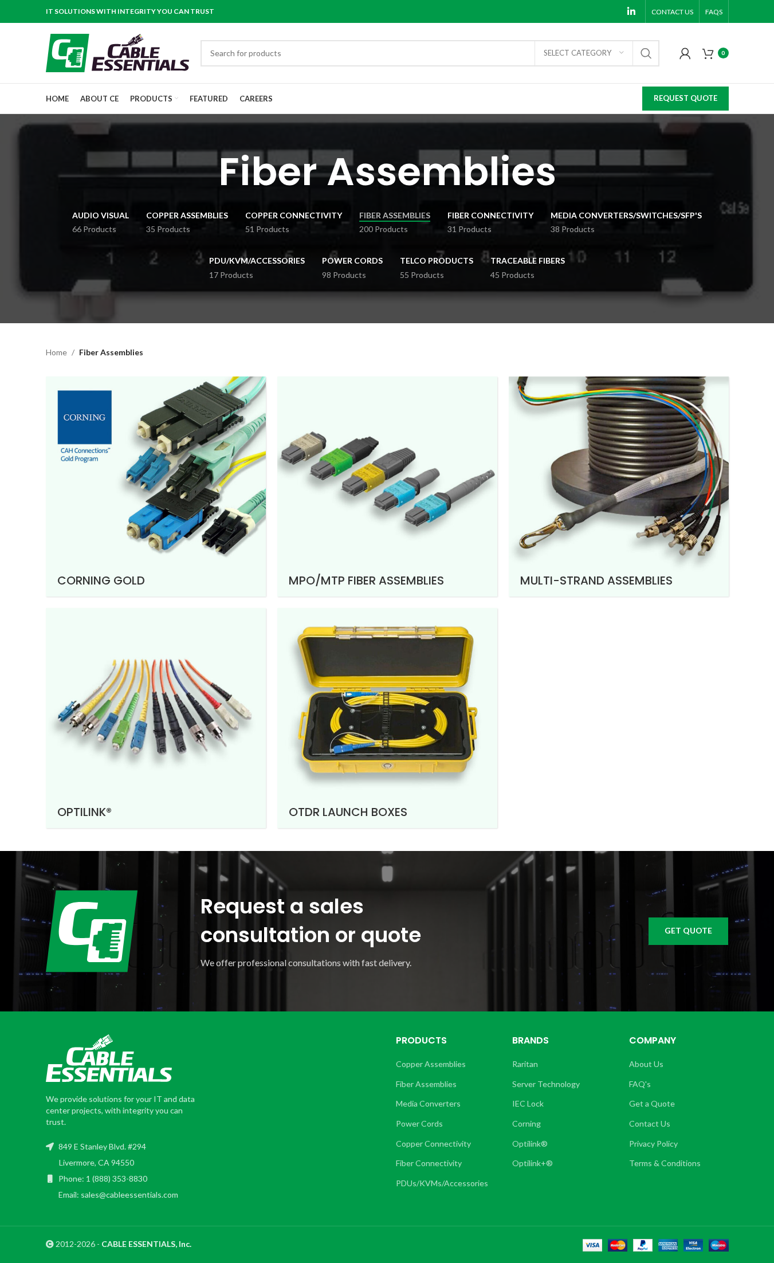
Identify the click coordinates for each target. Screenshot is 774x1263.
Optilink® (530, 1143)
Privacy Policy (653, 1143)
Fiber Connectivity (429, 1163)
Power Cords (419, 1123)
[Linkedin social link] (631, 11)
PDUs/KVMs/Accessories (442, 1183)
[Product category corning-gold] (156, 486)
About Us (646, 1064)
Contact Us (649, 1123)
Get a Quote (652, 1103)
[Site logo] (117, 52)
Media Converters (428, 1103)
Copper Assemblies (431, 1064)
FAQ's (640, 1084)
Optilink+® (532, 1163)
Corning (526, 1123)
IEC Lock (528, 1103)
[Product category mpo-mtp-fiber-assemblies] (387, 486)
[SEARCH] (646, 53)
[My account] (685, 53)
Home (56, 352)
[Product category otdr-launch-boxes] (387, 718)
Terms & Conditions (665, 1163)
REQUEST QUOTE (685, 98)
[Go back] (204, 171)
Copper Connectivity (433, 1143)
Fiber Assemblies (426, 1084)
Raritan (525, 1064)
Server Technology (546, 1084)
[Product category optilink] (156, 718)
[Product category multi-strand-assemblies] (619, 486)
